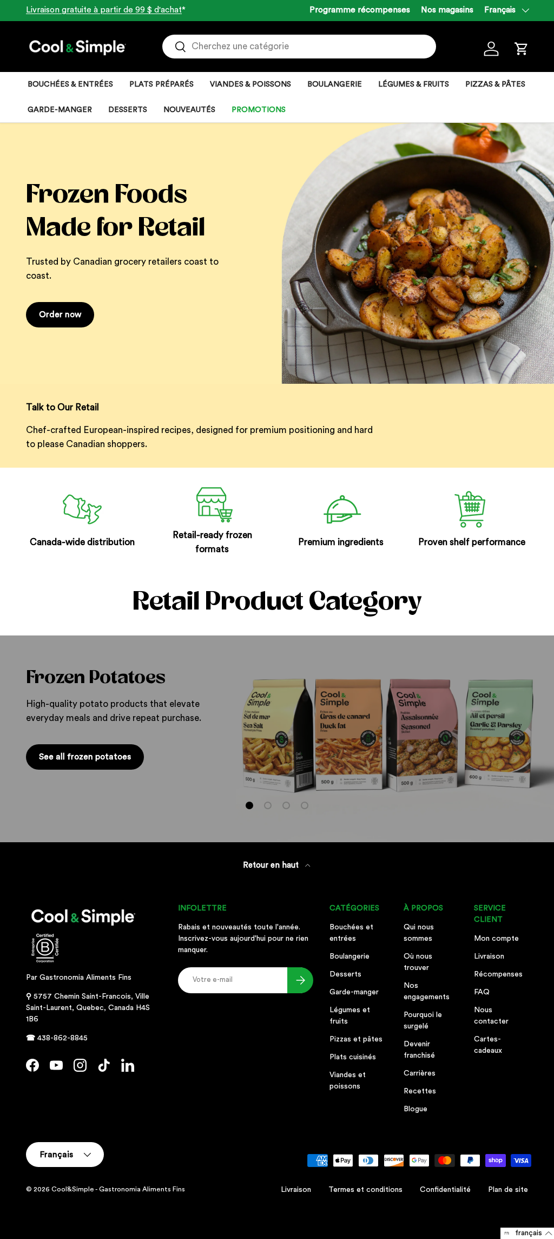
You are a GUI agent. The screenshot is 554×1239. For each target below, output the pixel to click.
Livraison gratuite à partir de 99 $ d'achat (104, 10)
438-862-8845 (62, 1038)
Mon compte (496, 938)
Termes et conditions (365, 1190)
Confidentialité (445, 1190)
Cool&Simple (72, 1189)
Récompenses (498, 974)
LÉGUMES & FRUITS (413, 84)
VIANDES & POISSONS (250, 84)
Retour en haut (272, 865)
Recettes (420, 1091)
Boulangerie (349, 956)
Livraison (489, 956)
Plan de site (508, 1190)
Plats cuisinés (352, 1057)
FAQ (482, 992)
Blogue (415, 1109)
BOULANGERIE (334, 84)
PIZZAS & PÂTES (495, 84)
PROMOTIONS (259, 110)
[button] (521, 49)
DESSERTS (127, 110)
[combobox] (299, 46)
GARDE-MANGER (60, 110)
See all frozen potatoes (85, 756)
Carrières (420, 1073)
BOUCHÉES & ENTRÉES (70, 84)
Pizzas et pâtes (355, 1039)
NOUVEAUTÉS (189, 110)
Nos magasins (447, 10)
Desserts (345, 974)
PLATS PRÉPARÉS (161, 84)
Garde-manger (354, 992)
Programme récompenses (359, 10)
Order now (60, 314)
